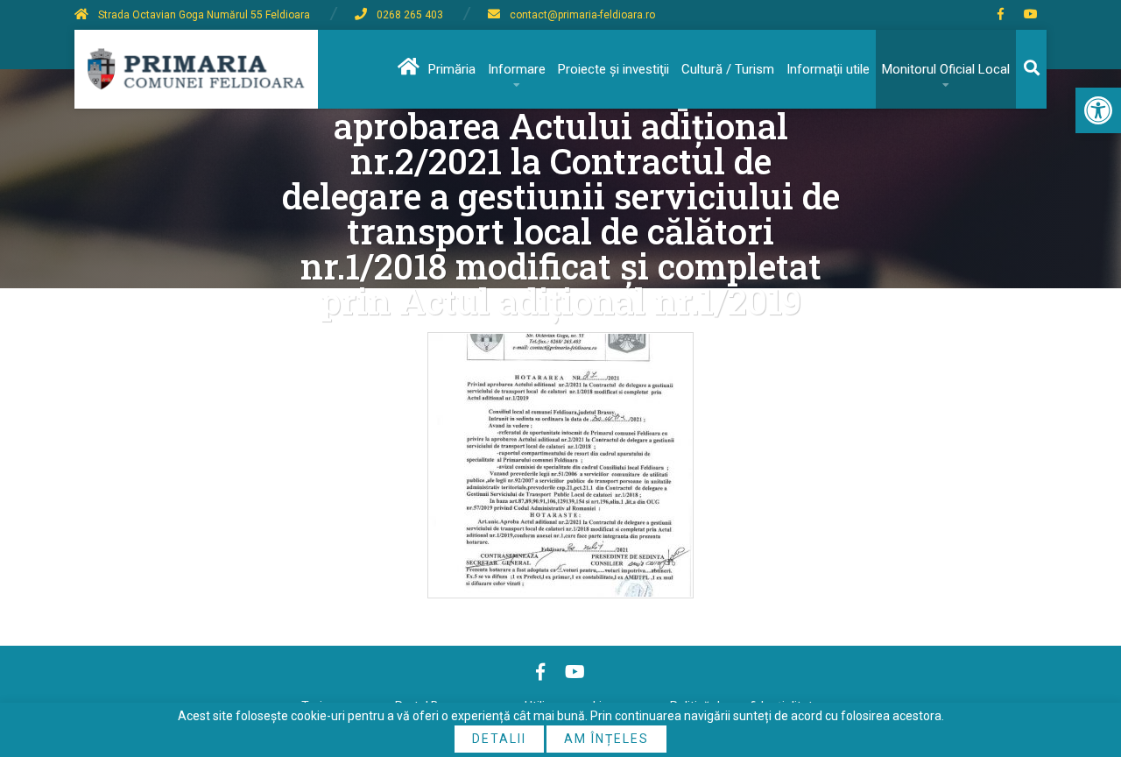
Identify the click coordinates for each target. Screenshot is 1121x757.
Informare (517, 69)
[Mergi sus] (1083, 671)
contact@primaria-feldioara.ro (582, 15)
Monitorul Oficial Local (946, 69)
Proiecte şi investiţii (613, 69)
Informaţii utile (828, 69)
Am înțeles (606, 739)
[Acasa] (406, 69)
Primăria (452, 69)
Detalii (499, 739)
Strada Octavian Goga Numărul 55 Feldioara (204, 15)
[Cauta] (1031, 69)
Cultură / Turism (727, 69)
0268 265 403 (410, 15)
